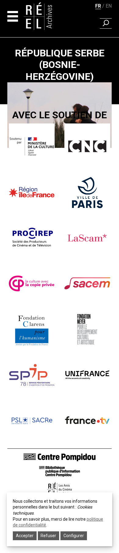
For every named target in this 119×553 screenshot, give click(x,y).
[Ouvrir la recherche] (105, 23)
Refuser (48, 535)
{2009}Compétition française (59, 155)
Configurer (73, 535)
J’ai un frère (59, 164)
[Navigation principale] (12, 16)
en (109, 6)
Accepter (25, 535)
